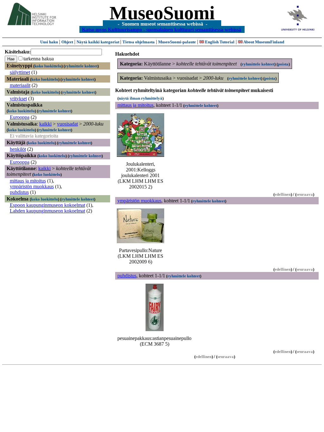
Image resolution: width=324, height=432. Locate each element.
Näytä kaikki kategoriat (98, 42)
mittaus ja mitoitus (28, 180)
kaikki (45, 124)
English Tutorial (219, 42)
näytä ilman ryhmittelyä (140, 98)
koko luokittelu (47, 66)
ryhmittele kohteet (81, 66)
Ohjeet (67, 42)
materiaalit (20, 85)
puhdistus (19, 192)
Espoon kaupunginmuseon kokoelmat (47, 205)
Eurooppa (19, 117)
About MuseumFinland (263, 42)
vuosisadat (67, 124)
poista (283, 64)
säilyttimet (20, 72)
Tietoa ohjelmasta (138, 42)
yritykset (18, 98)
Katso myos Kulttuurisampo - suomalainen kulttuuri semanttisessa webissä (161, 29)
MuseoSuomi (162, 13)
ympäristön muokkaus (32, 186)
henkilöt (18, 149)
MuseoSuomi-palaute (177, 42)
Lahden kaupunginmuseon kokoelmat (47, 210)
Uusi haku (49, 42)
